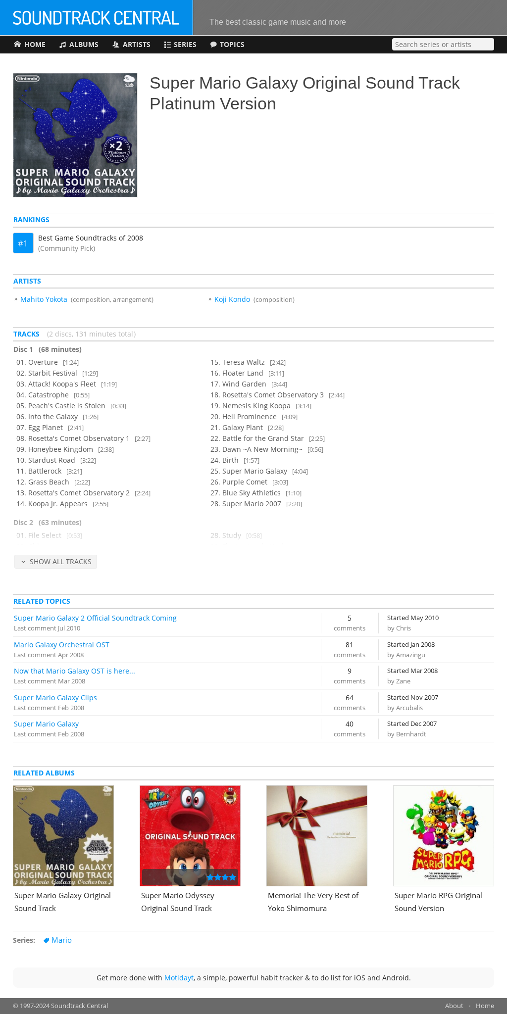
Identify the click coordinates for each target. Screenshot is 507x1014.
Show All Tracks (61, 561)
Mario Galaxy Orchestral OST (61, 644)
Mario (61, 940)
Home (485, 1006)
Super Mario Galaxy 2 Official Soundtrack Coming (95, 618)
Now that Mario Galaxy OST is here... (74, 671)
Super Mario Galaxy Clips (55, 697)
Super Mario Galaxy (46, 723)
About (454, 1006)
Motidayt (179, 977)
